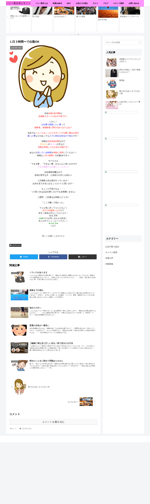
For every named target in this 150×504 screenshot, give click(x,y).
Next (142, 17)
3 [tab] (78, 35)
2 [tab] (75, 35)
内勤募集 (109, 264)
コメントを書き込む (53, 421)
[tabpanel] (20, 16)
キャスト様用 (111, 252)
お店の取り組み (16, 245)
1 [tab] (72, 35)
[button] (139, 42)
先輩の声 (109, 258)
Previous (8, 17)
